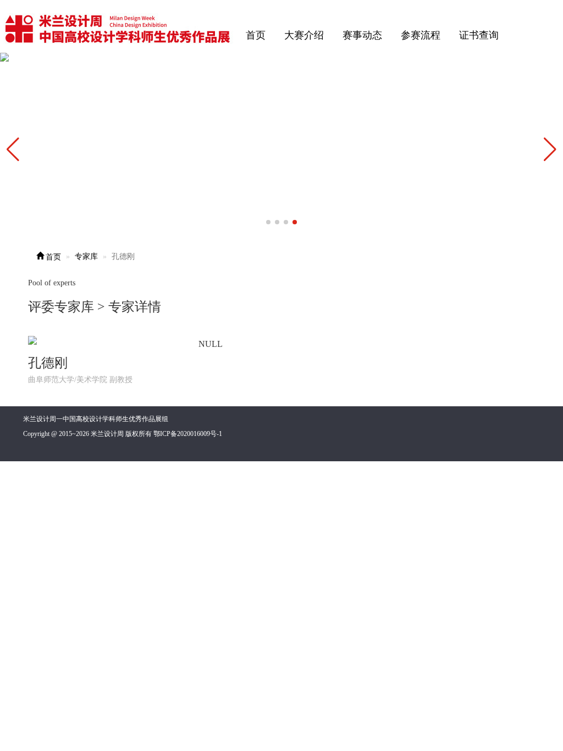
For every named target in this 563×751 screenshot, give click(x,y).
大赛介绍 (304, 35)
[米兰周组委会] (118, 27)
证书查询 (479, 35)
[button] (550, 149)
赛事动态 (362, 35)
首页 (256, 35)
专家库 (86, 256)
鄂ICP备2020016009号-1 (187, 434)
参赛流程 (420, 35)
